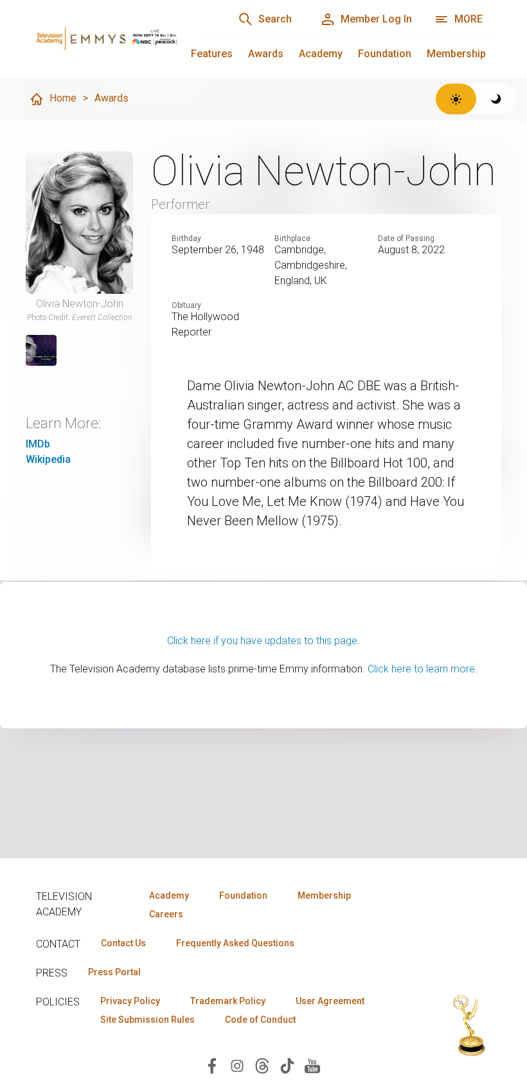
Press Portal (114, 972)
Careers (166, 914)
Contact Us (123, 943)
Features (212, 54)
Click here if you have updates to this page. (263, 640)
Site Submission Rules (147, 1019)
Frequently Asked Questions (235, 943)
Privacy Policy (130, 1001)
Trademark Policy (227, 1001)
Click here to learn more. (423, 669)
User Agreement (330, 1001)
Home (62, 98)
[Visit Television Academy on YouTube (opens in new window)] (312, 1065)
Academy (321, 54)
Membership (456, 54)
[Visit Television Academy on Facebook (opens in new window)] (212, 1065)
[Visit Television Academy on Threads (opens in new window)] (262, 1065)
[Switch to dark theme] (496, 99)
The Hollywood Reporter (205, 324)
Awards (265, 54)
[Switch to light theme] (456, 99)
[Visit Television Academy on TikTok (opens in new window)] (287, 1065)
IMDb (38, 444)
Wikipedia (48, 459)
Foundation (384, 54)
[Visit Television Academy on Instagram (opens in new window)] (237, 1065)
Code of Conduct (260, 1019)
